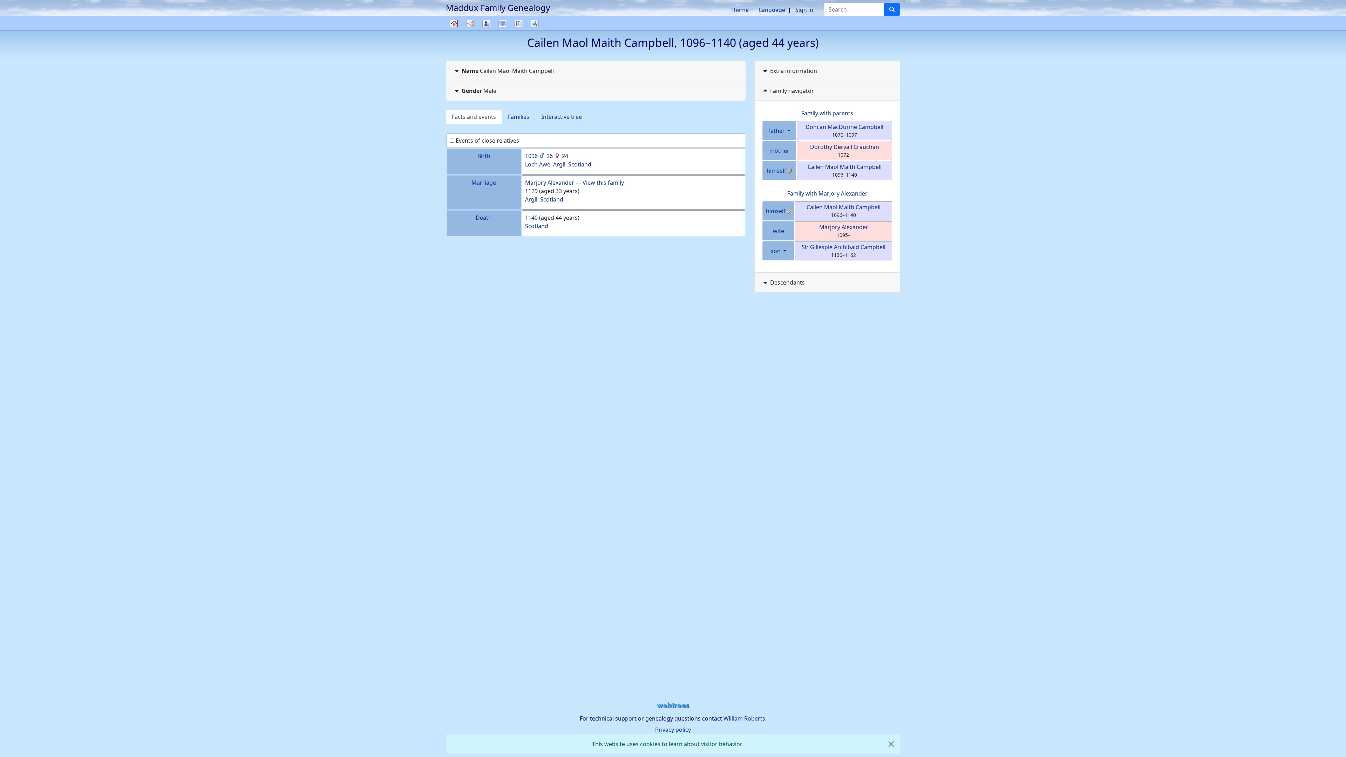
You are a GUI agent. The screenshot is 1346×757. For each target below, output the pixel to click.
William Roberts (744, 718)
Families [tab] (518, 117)
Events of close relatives (486, 140)
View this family (603, 182)
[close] (891, 744)
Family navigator (792, 91)
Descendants (787, 282)
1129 (531, 191)
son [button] (776, 251)
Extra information (793, 71)
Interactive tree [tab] (561, 117)
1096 (531, 156)
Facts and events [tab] (474, 117)
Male (479, 91)
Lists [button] (486, 23)
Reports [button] (518, 23)
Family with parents (827, 113)
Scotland (536, 226)
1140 (531, 217)
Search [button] (534, 23)
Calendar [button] (502, 23)
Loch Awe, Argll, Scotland (558, 164)
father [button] (777, 131)
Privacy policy (673, 730)
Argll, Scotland (544, 199)
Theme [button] (739, 10)
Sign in (804, 10)
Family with (827, 193)
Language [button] (772, 10)
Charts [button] (470, 23)
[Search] (892, 9)
